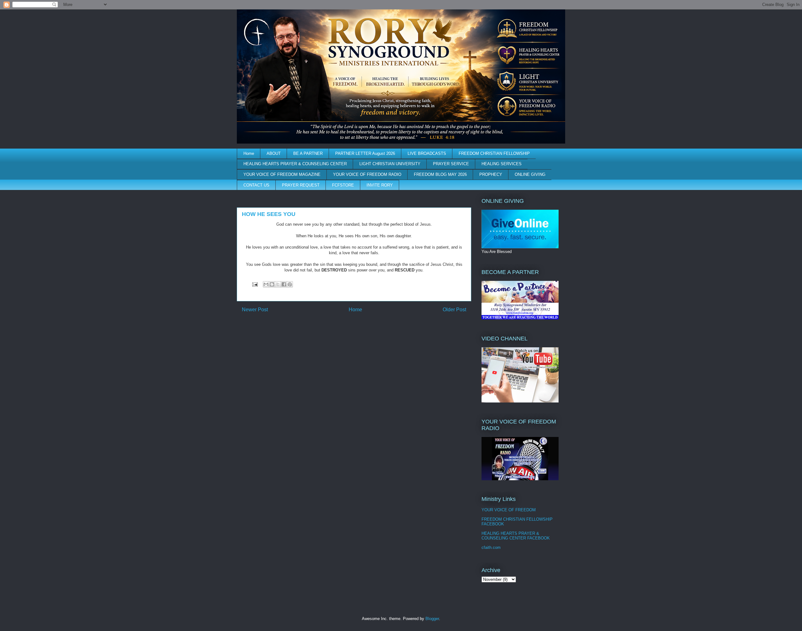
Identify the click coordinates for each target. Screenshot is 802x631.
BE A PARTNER (308, 153)
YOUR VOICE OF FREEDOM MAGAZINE (281, 174)
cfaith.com (491, 547)
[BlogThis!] (272, 284)
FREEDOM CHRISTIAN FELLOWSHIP (494, 153)
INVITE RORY (380, 185)
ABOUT (274, 153)
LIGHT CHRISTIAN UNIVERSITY (389, 163)
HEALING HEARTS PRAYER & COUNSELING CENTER (295, 163)
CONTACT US (256, 185)
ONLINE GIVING (530, 174)
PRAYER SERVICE (451, 163)
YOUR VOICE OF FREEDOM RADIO (367, 174)
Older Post (454, 309)
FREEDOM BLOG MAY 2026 (440, 174)
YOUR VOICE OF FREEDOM (509, 509)
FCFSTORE (343, 185)
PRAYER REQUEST (301, 185)
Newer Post (255, 309)
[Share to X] (278, 284)
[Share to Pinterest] (290, 284)
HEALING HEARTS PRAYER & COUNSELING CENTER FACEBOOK (516, 536)
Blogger (432, 618)
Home (248, 153)
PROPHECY (490, 174)
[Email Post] (254, 284)
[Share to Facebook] (284, 284)
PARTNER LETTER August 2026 (365, 153)
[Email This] (266, 284)
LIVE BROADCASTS (427, 153)
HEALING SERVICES (502, 163)
